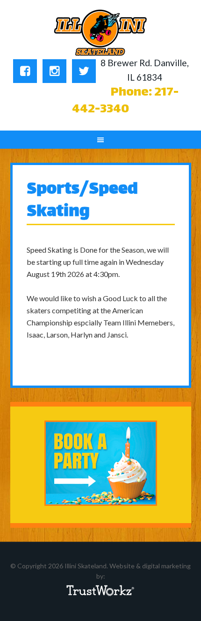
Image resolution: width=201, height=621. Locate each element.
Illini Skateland (100, 32)
